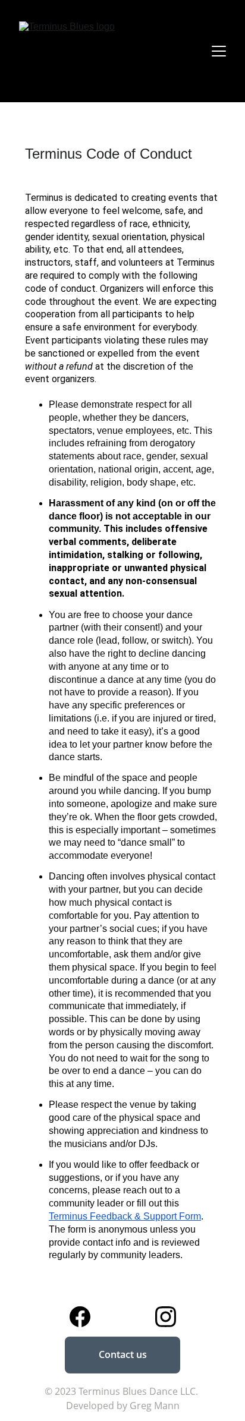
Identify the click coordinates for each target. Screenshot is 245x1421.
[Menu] (219, 51)
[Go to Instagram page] (165, 1316)
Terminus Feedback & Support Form (125, 1216)
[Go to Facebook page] (80, 1316)
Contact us (123, 1354)
